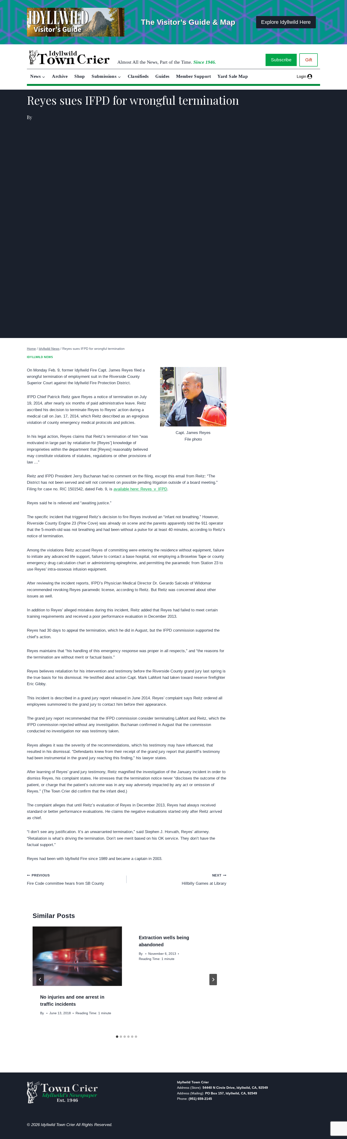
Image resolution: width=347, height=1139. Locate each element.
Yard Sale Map (232, 76)
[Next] (213, 979)
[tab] (117, 1036)
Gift (308, 59)
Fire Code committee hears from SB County (65, 880)
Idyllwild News (40, 357)
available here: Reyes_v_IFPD (140, 489)
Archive (60, 76)
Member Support (193, 76)
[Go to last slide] (40, 979)
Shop (79, 76)
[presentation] (77, 956)
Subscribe (281, 59)
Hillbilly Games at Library (204, 880)
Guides (162, 76)
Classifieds (138, 76)
